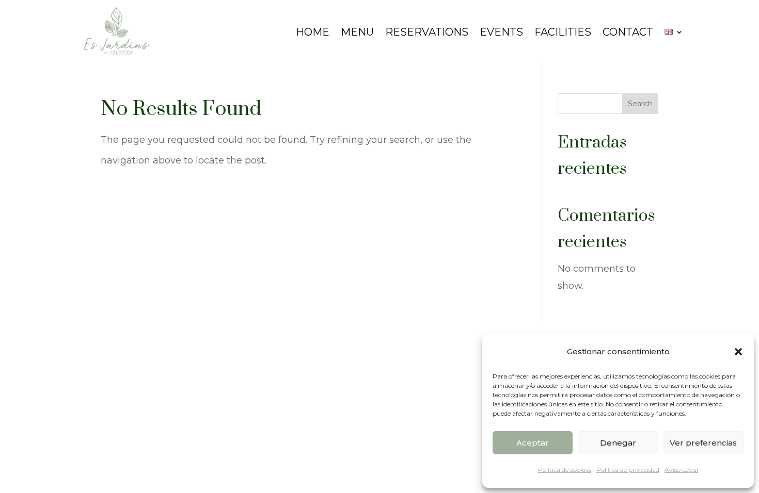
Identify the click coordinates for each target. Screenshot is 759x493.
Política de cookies (564, 469)
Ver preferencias (703, 443)
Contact (628, 32)
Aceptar (532, 443)
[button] (738, 352)
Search (640, 103)
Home (312, 32)
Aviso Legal (681, 469)
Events (501, 32)
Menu (357, 32)
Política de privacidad (627, 469)
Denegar (618, 443)
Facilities (562, 32)
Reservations (426, 32)
